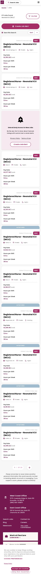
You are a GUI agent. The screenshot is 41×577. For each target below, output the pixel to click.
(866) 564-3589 (16, 503)
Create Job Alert (22, 26)
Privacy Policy (8, 563)
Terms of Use (26, 138)
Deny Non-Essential (20, 572)
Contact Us (25, 519)
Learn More (14, 538)
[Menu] (38, 2)
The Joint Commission (25, 526)
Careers (23, 522)
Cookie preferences (13, 559)
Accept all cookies (20, 569)
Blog (5, 522)
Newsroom (7, 525)
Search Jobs (8, 519)
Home (4, 8)
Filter (34, 16)
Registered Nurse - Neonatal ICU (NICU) (20, 45)
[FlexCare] (2, 2)
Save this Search (10, 33)
